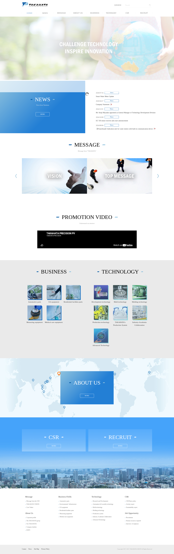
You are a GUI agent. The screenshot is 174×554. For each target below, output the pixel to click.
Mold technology (97, 506)
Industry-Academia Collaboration (102, 516)
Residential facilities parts (67, 509)
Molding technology (98, 509)
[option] (87, 48)
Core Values (29, 506)
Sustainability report (131, 506)
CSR (127, 13)
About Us (78, 13)
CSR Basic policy (131, 500)
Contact (24, 548)
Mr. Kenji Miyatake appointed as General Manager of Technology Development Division (125, 112)
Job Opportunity (144, 13)
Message (61, 13)
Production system (98, 513)
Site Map (36, 548)
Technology (111, 13)
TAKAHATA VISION (32, 503)
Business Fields (94, 13)
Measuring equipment (66, 513)
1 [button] (84, 75)
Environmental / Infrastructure (68, 503)
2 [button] (87, 75)
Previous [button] (22, 48)
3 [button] (90, 75)
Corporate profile (31, 517)
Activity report (130, 503)
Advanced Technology (99, 519)
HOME (29, 13)
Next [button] (151, 48)
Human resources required (133, 520)
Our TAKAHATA (31, 523)
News (45, 13)
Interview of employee (132, 523)
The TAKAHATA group (33, 520)
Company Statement (102, 104)
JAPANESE (117, 5)
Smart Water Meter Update (105, 95)
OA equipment (64, 506)
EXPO (28, 529)
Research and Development (100, 500)
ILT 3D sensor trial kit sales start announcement (112, 120)
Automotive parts (64, 500)
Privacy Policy (45, 548)
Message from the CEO (33, 500)
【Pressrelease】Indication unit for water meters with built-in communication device (124, 128)
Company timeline (31, 526)
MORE (42, 113)
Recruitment (129, 517)
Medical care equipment (66, 516)
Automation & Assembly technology (103, 503)
